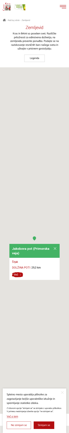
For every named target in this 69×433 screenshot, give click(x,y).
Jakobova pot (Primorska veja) (30, 251)
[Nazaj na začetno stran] (7, 7)
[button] (34, 238)
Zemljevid (26, 20)
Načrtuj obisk (14, 20)
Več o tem (12, 416)
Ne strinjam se (19, 425)
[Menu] (63, 6)
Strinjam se (44, 425)
